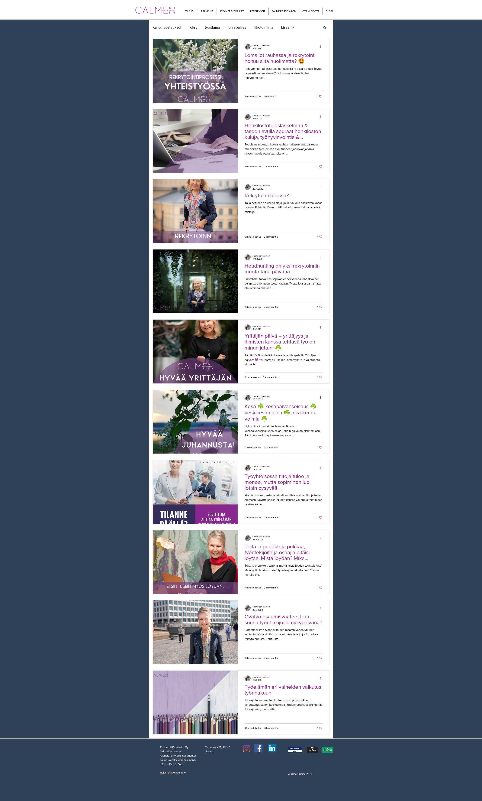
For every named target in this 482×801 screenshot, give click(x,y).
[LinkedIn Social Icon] (272, 748)
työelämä (212, 27)
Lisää (285, 27)
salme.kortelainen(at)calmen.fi (178, 759)
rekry (193, 27)
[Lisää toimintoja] (322, 46)
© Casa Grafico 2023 (300, 773)
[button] (207, 11)
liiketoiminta (263, 27)
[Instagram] (246, 748)
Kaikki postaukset (167, 27)
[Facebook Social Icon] (258, 748)
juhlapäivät (237, 27)
